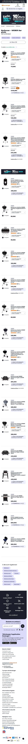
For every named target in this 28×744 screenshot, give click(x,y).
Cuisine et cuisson (10, 26)
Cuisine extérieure (16, 37)
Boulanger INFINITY (6, 687)
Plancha (16, 573)
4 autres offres (14, 293)
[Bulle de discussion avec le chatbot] (23, 738)
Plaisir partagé (5, 674)
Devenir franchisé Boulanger (9, 720)
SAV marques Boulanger (8, 681)
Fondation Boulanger (7, 684)
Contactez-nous (6, 651)
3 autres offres (14, 388)
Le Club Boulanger (6, 682)
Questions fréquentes (7, 652)
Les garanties (5, 694)
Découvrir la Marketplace (8, 723)
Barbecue (6, 568)
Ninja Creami (7, 584)
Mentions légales (6, 696)
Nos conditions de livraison (9, 656)
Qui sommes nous (6, 672)
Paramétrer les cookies (8, 699)
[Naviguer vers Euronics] (13, 728)
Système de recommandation (10, 702)
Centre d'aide (5, 659)
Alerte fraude (5, 713)
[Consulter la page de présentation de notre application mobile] (5, 643)
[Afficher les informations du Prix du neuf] (15, 114)
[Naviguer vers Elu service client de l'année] (13, 732)
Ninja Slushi (16, 584)
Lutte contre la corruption (8, 706)
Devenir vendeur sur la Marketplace (11, 725)
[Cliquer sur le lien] (14, 18)
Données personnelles (7, 697)
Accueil (2, 26)
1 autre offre (14, 124)
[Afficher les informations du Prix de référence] (17, 86)
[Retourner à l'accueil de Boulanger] (6, 5)
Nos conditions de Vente (8, 692)
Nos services (5, 677)
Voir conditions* (13, 615)
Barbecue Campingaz (9, 581)
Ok (22, 626)
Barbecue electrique (9, 578)
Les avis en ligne (6, 704)
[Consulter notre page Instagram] (22, 630)
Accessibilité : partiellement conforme (11, 707)
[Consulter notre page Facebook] (17, 630)
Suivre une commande (8, 654)
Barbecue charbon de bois (10, 570)
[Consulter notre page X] (19, 630)
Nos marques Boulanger (8, 679)
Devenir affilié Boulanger (8, 722)
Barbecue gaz (7, 573)
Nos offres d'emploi (7, 718)
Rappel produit (6, 712)
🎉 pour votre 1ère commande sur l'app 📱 (13, 2)
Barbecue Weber (8, 576)
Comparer (6, 61)
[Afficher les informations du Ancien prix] (15, 63)
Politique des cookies (7, 701)
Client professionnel (7, 685)
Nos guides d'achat (7, 657)
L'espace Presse (6, 676)
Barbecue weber (6, 37)
